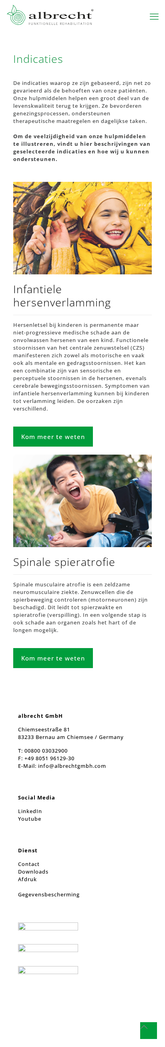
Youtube (29, 818)
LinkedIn (30, 811)
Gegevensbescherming (49, 894)
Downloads (33, 871)
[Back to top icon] (148, 1030)
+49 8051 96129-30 (48, 758)
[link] (82, 228)
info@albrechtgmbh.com (72, 765)
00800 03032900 (46, 750)
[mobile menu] (154, 16)
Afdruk (27, 879)
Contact (29, 864)
